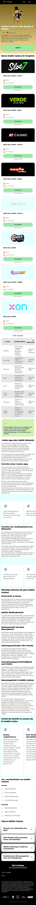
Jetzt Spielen (18, 224)
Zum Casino (18, 87)
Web (29, 1)
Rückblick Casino (18, 90)
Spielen (18, 48)
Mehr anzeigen (18, 335)
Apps (24, 1)
